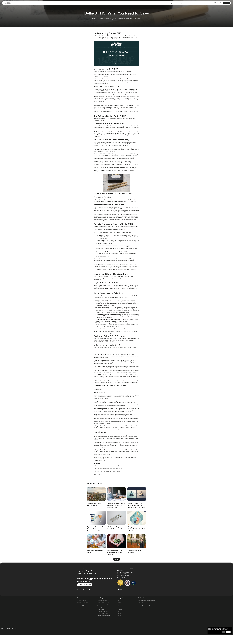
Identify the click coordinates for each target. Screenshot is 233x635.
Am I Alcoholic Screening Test (144, 605)
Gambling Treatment (172, 3)
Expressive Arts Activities (103, 611)
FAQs (119, 611)
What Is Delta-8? (98, 474)
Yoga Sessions (101, 609)
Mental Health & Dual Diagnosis (199, 3)
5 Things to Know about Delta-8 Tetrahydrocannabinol (107, 465)
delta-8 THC (100, 78)
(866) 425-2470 (217, 2)
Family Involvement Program (103, 604)
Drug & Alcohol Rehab (82, 604)
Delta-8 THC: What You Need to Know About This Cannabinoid (109, 468)
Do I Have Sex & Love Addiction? (145, 604)
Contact (120, 615)
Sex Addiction (162, 3)
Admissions (120, 604)
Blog (119, 605)
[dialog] (220, 630)
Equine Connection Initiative (104, 602)
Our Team (120, 609)
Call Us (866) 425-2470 (85, 584)
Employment (120, 607)
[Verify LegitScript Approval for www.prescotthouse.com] (133, 582)
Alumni (119, 613)
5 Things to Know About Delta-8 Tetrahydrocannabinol (107, 471)
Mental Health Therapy (82, 605)
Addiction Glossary (122, 617)
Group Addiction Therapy (103, 613)
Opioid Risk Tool (141, 602)
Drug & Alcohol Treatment (185, 3)
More (116, 559)
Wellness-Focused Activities (103, 605)
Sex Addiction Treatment (82, 602)
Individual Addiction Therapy (104, 615)
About (210, 3)
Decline (223, 631)
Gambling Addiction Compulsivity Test (146, 600)
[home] (7, 3)
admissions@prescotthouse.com (94, 578)
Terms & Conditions (17, 632)
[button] (162, 3)
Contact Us (226, 3)
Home (119, 600)
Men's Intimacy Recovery (103, 600)
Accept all (228, 631)
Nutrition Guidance (102, 607)
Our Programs (101, 598)
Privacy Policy (5, 632)
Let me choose (211, 631)
